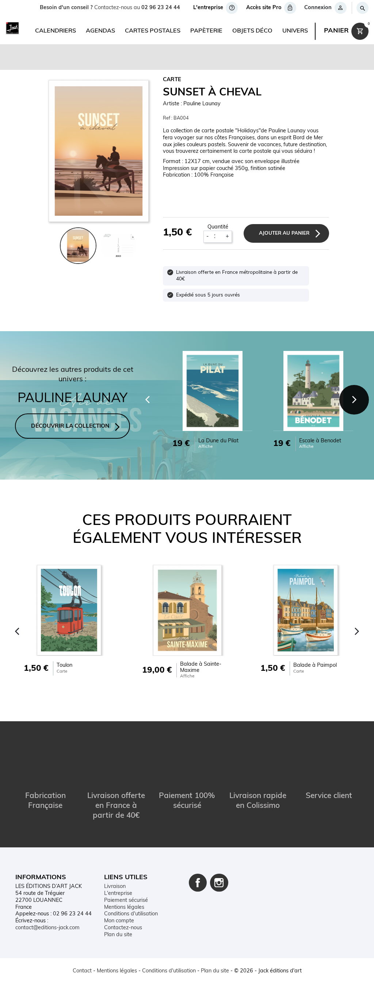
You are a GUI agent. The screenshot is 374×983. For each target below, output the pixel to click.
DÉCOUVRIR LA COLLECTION (70, 426)
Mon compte (119, 921)
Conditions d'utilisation (131, 914)
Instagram (219, 883)
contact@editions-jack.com (47, 928)
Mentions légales (124, 907)
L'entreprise (118, 893)
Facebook (198, 883)
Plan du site (118, 935)
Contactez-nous (123, 928)
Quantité (217, 227)
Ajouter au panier (284, 233)
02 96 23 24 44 (160, 8)
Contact (82, 971)
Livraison (115, 886)
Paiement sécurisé (126, 900)
